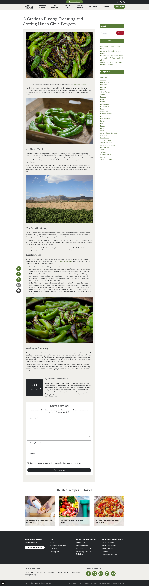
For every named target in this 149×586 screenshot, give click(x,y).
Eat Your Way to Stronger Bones (111, 55)
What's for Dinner (106, 159)
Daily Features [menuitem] (54, 7)
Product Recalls (31, 542)
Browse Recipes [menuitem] (67, 7)
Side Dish (103, 135)
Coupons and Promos (90, 583)
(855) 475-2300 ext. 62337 (38, 572)
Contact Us (80, 542)
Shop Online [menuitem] (119, 7)
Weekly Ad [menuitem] (93, 7)
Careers (105, 552)
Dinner (102, 99)
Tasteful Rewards (57, 548)
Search (120, 33)
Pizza (102, 128)
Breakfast (103, 85)
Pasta (102, 123)
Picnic (102, 126)
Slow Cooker (104, 138)
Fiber (102, 109)
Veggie (102, 157)
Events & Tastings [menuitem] (80, 7)
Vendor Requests (83, 545)
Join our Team (74, 2)
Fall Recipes (104, 104)
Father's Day (104, 106)
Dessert (103, 97)
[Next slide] (121, 511)
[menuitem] (29, 7)
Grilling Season (105, 111)
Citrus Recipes (105, 92)
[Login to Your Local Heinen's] (121, 2)
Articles (103, 80)
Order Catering (108, 542)
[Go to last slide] (28, 511)
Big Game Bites (105, 82)
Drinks (102, 102)
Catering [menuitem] (106, 7)
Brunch (103, 87)
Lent (101, 116)
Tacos (102, 150)
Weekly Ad (54, 552)
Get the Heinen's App (34, 547)
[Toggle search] (124, 2)
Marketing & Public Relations (83, 553)
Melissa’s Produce (80, 84)
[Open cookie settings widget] (3, 583)
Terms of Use (72, 583)
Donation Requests (83, 548)
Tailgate (103, 152)
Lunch (102, 121)
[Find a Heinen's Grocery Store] (117, 2)
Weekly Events (108, 548)
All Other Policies (118, 583)
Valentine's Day (105, 154)
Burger (102, 89)
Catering (53, 542)
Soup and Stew (105, 140)
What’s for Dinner (109, 545)
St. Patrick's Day (105, 143)
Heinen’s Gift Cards (109, 555)
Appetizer (103, 77)
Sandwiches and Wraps (108, 133)
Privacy (80, 583)
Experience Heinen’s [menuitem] (42, 7)
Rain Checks (102, 583)
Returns (109, 583)
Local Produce (105, 118)
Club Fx (103, 94)
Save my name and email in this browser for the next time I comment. (55, 463)
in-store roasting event (65, 261)
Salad (102, 131)
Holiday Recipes (105, 114)
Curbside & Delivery (58, 545)
